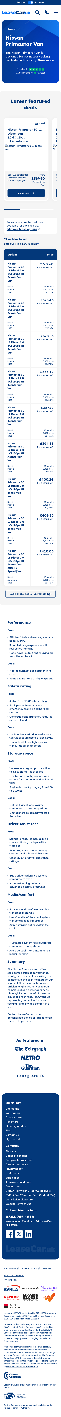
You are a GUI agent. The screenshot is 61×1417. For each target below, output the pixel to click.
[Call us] (47, 12)
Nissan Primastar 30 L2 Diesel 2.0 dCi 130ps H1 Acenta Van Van (16, 416)
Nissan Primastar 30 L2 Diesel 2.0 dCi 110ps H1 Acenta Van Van (16, 344)
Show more (45, 60)
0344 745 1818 (20, 1216)
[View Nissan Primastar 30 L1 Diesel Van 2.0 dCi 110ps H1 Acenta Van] (26, 157)
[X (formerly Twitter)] (19, 1234)
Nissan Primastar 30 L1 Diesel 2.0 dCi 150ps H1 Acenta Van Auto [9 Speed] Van (16, 561)
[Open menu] (56, 12)
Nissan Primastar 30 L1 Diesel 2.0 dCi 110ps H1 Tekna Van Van (16, 487)
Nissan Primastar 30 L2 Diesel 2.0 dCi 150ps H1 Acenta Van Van (16, 452)
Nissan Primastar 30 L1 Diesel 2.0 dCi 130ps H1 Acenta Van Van (16, 308)
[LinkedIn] (28, 1234)
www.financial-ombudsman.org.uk (22, 1366)
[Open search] (37, 12)
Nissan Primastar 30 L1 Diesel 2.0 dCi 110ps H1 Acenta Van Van (16, 272)
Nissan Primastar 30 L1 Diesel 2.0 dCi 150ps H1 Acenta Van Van (16, 380)
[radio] (22, 2)
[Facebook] (9, 1234)
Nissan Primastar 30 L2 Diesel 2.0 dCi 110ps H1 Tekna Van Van (16, 523)
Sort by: (9, 243)
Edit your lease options (22, 229)
